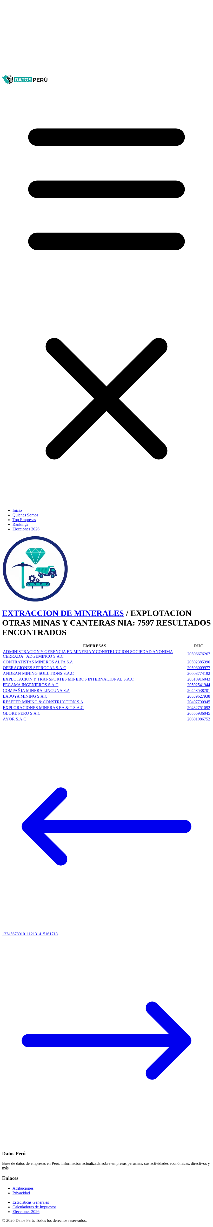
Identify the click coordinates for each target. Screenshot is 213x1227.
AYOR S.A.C (14, 719)
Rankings (20, 524)
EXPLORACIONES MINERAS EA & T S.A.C (43, 707)
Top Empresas (24, 519)
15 (43, 934)
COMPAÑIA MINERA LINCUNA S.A (36, 690)
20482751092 (198, 707)
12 (31, 934)
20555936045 (198, 713)
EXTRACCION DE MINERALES (63, 613)
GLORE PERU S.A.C (22, 713)
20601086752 (198, 719)
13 (35, 934)
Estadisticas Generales (30, 1202)
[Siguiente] (106, 1143)
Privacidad (21, 1193)
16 (47, 934)
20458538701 (198, 690)
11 (27, 934)
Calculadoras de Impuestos (34, 1207)
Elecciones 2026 (25, 529)
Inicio (17, 510)
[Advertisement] (106, 38)
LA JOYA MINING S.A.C (25, 696)
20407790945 (198, 702)
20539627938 (198, 696)
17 (51, 934)
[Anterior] (106, 929)
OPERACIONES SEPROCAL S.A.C (34, 667)
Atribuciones (23, 1188)
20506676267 (198, 654)
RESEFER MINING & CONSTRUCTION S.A (43, 702)
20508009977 (198, 667)
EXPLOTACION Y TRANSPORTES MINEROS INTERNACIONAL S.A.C (68, 679)
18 (56, 934)
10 (23, 934)
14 (39, 934)
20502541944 (198, 685)
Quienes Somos (25, 515)
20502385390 (198, 662)
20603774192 (198, 673)
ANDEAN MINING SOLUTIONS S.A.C (38, 673)
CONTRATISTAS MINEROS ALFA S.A (38, 662)
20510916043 (198, 679)
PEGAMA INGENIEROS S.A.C (30, 685)
